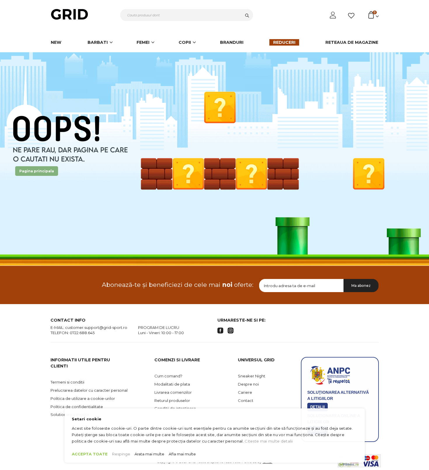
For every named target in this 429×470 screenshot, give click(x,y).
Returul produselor (172, 400)
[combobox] (186, 15)
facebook (220, 331)
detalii (317, 407)
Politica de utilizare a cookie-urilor (82, 398)
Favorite (352, 15)
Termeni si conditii (67, 382)
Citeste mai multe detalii (269, 441)
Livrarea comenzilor (173, 392)
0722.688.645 (82, 332)
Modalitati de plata (172, 384)
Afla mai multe (182, 454)
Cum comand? (168, 376)
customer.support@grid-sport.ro (96, 327)
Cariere (245, 392)
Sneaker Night (251, 376)
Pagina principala (36, 171)
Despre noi (248, 384)
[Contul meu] (333, 15)
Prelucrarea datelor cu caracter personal (89, 390)
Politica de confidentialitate (76, 406)
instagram (230, 331)
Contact (245, 400)
